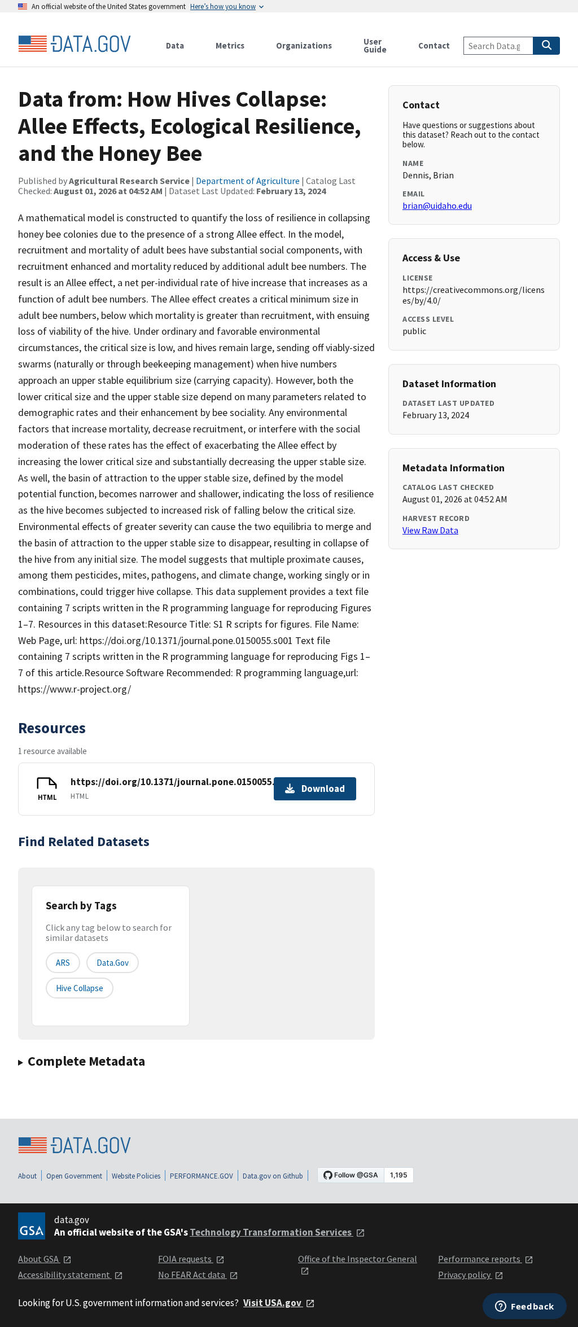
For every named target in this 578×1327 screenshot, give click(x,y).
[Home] (74, 44)
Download (323, 788)
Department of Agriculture (248, 180)
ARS (63, 962)
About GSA (39, 1258)
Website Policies (136, 1176)
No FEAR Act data (192, 1274)
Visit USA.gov (273, 1303)
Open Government (74, 1176)
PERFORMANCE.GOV (201, 1176)
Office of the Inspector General (357, 1258)
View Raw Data (430, 530)
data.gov (113, 962)
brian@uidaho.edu (437, 205)
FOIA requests (185, 1258)
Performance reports (480, 1258)
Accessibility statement (65, 1274)
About (27, 1176)
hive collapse (79, 988)
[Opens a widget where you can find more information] (525, 1307)
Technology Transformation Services (271, 1232)
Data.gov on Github (273, 1176)
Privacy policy (465, 1274)
